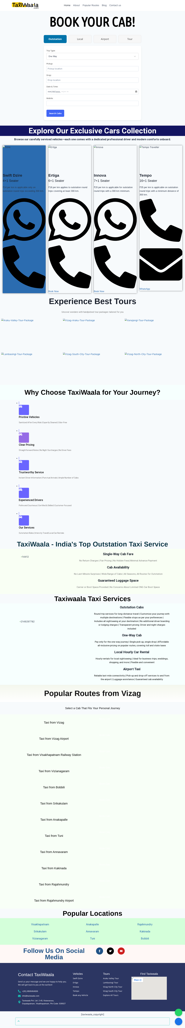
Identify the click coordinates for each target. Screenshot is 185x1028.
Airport (105, 39)
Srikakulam (40, 931)
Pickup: (49, 63)
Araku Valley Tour (111, 978)
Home (67, 5)
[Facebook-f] (99, 951)
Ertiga (75, 982)
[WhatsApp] (24, 243)
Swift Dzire (78, 978)
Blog (104, 5)
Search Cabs (55, 113)
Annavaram (92, 931)
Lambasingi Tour (110, 982)
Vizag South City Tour (112, 991)
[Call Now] (178, 1021)
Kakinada (145, 931)
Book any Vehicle (80, 995)
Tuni (92, 938)
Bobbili (145, 938)
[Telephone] (24, 287)
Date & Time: (52, 86)
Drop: (48, 75)
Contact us (115, 5)
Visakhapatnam (40, 924)
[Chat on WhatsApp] (178, 1012)
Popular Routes (91, 5)
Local (80, 39)
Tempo (76, 991)
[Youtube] (121, 951)
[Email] (160, 285)
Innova (76, 986)
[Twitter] (110, 951)
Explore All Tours (110, 995)
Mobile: (49, 98)
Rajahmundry (144, 924)
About (76, 5)
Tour (129, 39)
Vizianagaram (40, 938)
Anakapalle (92, 924)
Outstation (55, 39)
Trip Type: (50, 50)
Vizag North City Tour (112, 986)
